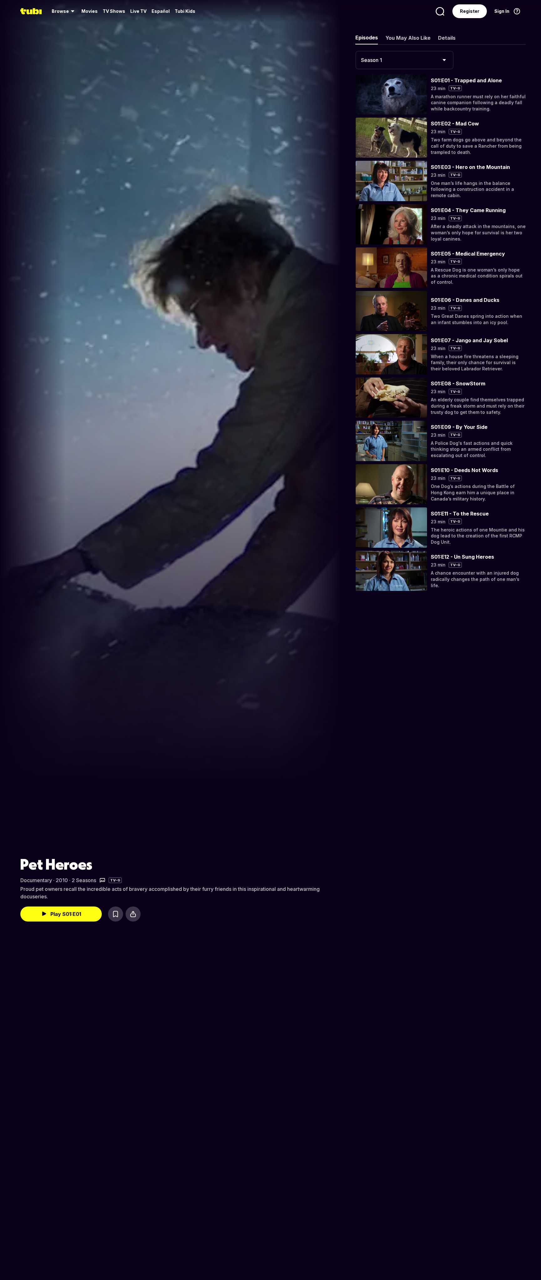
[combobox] (404, 60)
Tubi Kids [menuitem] (185, 11)
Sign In (501, 11)
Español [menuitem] (161, 11)
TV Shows (114, 11)
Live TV (138, 11)
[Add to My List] (115, 914)
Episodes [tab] (366, 37)
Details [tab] (447, 38)
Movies (89, 11)
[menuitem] (64, 11)
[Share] (133, 914)
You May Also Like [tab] (407, 38)
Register (469, 11)
